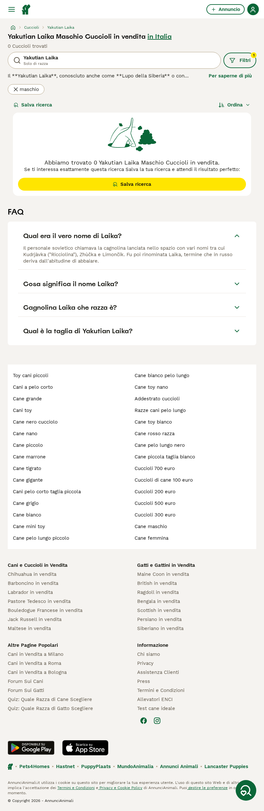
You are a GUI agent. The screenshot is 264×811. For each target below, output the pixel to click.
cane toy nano (151, 387)
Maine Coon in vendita (163, 574)
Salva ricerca (36, 105)
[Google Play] (31, 748)
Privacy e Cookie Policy (120, 788)
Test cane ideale (156, 708)
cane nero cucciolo (35, 422)
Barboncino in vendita (33, 583)
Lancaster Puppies (226, 766)
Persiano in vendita (159, 619)
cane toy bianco (153, 422)
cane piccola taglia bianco (165, 457)
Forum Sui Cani (25, 681)
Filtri (247, 58)
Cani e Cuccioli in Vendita (38, 565)
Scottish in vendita (159, 610)
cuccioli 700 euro (155, 468)
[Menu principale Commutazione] (11, 9)
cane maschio (151, 526)
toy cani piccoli (30, 375)
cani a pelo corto (33, 387)
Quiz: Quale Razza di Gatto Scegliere (50, 708)
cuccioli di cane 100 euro (164, 480)
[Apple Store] (85, 748)
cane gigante (28, 480)
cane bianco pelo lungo (162, 375)
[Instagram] (157, 720)
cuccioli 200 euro (155, 492)
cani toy (22, 410)
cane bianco (27, 515)
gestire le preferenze (207, 788)
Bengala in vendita (158, 601)
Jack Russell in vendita (34, 619)
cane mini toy (29, 526)
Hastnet (65, 766)
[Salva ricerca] (246, 790)
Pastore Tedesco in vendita (39, 601)
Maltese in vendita (29, 628)
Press (143, 681)
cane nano (25, 433)
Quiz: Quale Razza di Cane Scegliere (50, 699)
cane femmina (151, 538)
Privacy (145, 663)
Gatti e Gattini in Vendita (166, 565)
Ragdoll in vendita (158, 592)
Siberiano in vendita (160, 628)
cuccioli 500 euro (155, 503)
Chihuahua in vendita (32, 574)
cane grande (27, 399)
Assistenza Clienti (158, 672)
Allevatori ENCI (155, 699)
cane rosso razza (154, 433)
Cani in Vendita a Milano (35, 654)
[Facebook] (143, 720)
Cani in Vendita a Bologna (37, 672)
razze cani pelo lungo (160, 410)
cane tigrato (27, 468)
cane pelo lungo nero (160, 445)
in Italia (159, 36)
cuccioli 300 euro (155, 515)
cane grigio (26, 503)
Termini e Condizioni (160, 690)
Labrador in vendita (30, 592)
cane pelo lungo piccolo (41, 538)
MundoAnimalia (135, 766)
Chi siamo (148, 654)
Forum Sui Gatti (26, 690)
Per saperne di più (230, 76)
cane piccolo (28, 445)
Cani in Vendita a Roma (34, 663)
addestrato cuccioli (157, 399)
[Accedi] (253, 9)
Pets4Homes (34, 766)
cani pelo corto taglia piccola (47, 492)
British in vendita (157, 583)
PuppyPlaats (96, 766)
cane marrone (29, 457)
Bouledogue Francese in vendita (45, 610)
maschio (29, 89)
